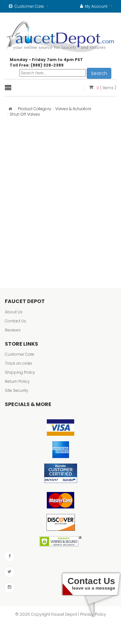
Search (99, 73)
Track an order (18, 363)
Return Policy (17, 381)
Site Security (16, 390)
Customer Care (19, 354)
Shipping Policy (20, 372)
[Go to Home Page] (10, 109)
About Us (14, 312)
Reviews (13, 330)
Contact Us (15, 321)
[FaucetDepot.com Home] (60, 35)
